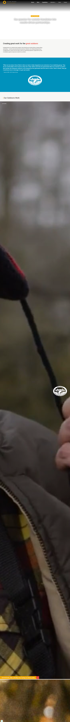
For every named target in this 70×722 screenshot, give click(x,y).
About (32, 2)
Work (38, 2)
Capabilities (45, 2)
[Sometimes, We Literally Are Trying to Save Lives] (35, 390)
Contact (65, 2)
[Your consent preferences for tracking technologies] (2, 721)
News (59, 2)
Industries (52, 2)
